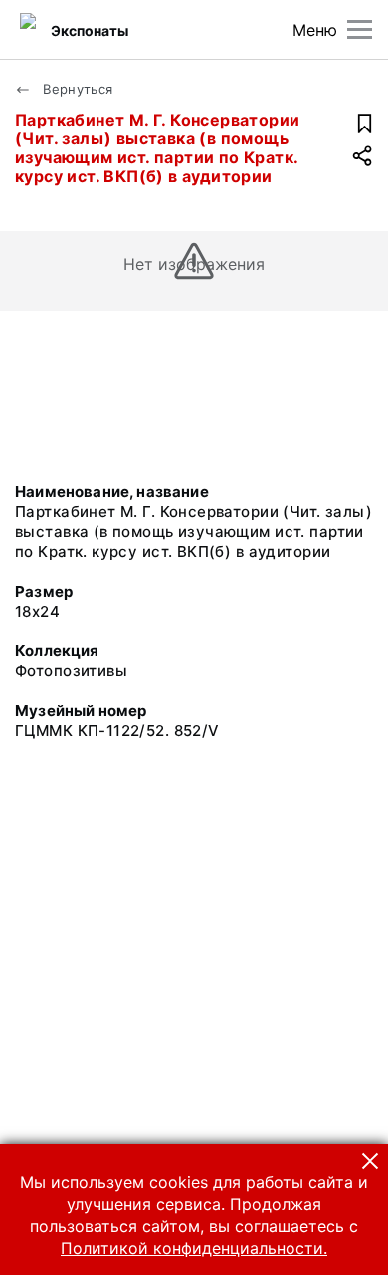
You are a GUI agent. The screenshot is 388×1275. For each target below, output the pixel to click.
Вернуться (76, 89)
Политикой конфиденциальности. (194, 1248)
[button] (370, 1161)
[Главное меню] (359, 29)
